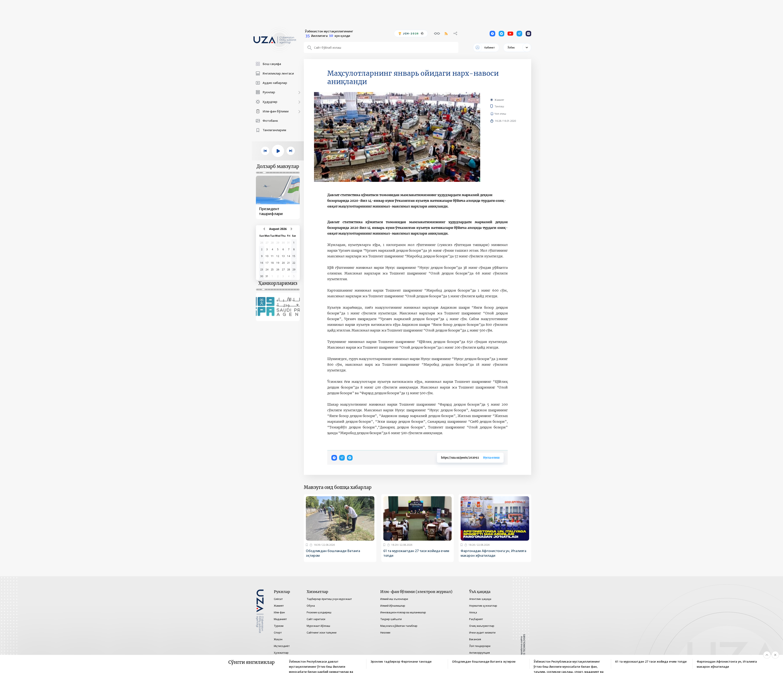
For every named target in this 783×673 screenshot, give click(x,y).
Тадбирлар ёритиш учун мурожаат (329, 599)
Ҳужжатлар (281, 652)
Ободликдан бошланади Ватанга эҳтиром (333, 553)
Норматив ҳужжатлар (483, 605)
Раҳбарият (476, 619)
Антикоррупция (479, 652)
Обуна (311, 605)
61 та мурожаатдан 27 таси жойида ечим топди (416, 553)
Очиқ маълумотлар (481, 626)
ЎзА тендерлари (479, 646)
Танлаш (505, 106)
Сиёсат (278, 599)
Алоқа (473, 612)
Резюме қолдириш (319, 612)
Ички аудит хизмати (482, 632)
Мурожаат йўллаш (318, 626)
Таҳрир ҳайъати (391, 619)
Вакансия (475, 639)
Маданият (280, 619)
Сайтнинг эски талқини (321, 632)
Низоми (385, 632)
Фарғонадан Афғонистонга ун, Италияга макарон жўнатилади (493, 553)
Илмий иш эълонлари (394, 599)
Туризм (278, 626)
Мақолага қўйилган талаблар (398, 626)
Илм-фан (279, 612)
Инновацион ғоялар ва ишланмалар (403, 612)
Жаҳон (278, 639)
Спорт (278, 632)
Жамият (499, 99)
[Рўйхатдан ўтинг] (307, 544)
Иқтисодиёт (282, 646)
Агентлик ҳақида (480, 599)
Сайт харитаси (316, 619)
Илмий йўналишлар (392, 605)
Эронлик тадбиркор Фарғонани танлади (400, 661)
